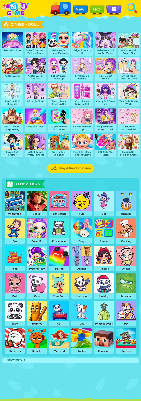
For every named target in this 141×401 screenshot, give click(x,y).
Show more (14, 359)
